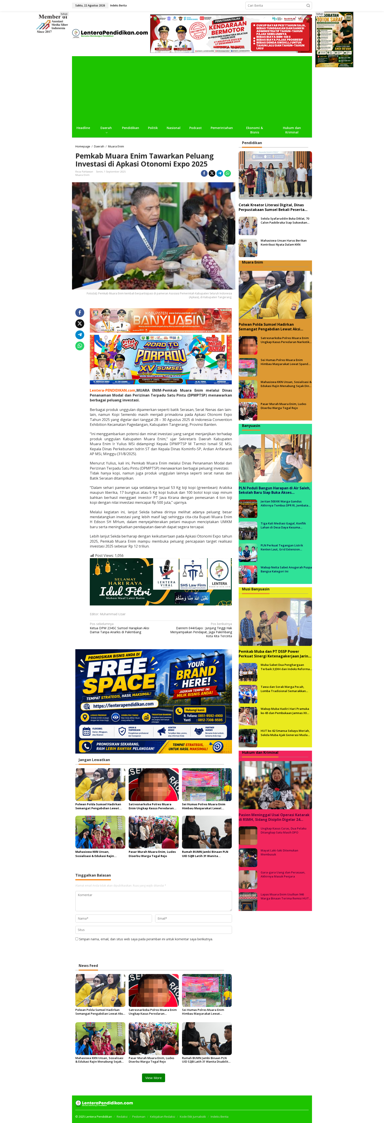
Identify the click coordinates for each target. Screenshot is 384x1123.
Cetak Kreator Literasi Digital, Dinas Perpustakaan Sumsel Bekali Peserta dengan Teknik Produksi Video (271, 207)
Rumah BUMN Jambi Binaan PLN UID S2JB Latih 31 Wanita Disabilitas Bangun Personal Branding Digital (205, 854)
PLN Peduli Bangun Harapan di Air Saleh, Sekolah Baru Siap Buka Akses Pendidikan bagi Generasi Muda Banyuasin (274, 490)
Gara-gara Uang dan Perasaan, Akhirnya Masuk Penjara (283, 874)
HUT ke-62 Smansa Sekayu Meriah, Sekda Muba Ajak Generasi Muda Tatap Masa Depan (285, 733)
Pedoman (138, 1117)
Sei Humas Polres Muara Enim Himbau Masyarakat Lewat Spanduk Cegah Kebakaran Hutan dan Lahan (203, 806)
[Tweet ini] (212, 173)
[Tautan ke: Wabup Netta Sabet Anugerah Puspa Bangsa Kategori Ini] (248, 574)
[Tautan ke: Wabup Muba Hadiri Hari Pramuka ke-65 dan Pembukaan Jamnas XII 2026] (248, 716)
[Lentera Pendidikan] (111, 33)
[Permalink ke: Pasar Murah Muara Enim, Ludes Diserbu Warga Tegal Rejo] (154, 832)
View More (153, 1077)
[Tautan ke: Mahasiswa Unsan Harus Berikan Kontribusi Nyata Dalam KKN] (248, 247)
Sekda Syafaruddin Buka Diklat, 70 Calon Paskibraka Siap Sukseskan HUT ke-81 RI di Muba (285, 221)
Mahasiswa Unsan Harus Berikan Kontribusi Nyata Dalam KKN (284, 243)
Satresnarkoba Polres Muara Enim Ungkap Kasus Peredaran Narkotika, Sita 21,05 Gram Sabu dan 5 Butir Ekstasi (152, 806)
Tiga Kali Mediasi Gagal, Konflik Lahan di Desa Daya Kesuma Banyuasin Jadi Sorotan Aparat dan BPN (285, 526)
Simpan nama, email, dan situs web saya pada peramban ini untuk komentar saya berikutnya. (146, 939)
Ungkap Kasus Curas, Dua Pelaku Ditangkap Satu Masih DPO (283, 830)
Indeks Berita (219, 1117)
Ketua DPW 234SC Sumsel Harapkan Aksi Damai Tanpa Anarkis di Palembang (119, 628)
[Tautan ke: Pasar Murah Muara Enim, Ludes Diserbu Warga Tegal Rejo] (248, 411)
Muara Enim (82, 175)
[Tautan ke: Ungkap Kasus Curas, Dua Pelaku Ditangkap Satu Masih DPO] (248, 835)
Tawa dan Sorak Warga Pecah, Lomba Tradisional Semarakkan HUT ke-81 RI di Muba (283, 689)
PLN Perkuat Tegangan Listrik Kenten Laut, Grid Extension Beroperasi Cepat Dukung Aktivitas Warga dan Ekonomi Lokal (285, 548)
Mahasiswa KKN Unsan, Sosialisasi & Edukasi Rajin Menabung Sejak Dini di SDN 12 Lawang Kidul (98, 854)
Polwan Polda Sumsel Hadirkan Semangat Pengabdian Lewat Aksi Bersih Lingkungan (98, 806)
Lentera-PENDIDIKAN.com (112, 390)
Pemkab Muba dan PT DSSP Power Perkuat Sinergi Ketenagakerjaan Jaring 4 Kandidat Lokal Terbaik (275, 654)
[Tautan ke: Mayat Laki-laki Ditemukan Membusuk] (248, 857)
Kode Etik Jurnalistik (193, 1117)
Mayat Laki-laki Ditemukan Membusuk (279, 852)
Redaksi (122, 1117)
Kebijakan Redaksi (162, 1117)
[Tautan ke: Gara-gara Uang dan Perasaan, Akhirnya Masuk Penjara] (248, 879)
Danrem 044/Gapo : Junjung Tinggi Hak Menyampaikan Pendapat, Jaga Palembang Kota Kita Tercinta (201, 630)
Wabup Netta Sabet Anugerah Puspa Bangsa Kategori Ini (286, 569)
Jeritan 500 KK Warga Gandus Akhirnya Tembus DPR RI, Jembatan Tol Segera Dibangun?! (285, 504)
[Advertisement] (192, 89)
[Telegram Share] (219, 173)
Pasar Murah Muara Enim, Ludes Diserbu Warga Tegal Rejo (152, 854)
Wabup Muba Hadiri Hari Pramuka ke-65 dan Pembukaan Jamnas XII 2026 (285, 711)
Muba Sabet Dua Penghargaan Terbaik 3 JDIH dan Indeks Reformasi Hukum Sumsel (286, 667)
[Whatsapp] (227, 173)
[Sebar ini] (204, 173)
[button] (308, 5)
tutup (64, 14)
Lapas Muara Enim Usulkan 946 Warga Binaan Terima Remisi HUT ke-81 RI (285, 896)
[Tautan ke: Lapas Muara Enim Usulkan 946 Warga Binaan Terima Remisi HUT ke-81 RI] (248, 901)
